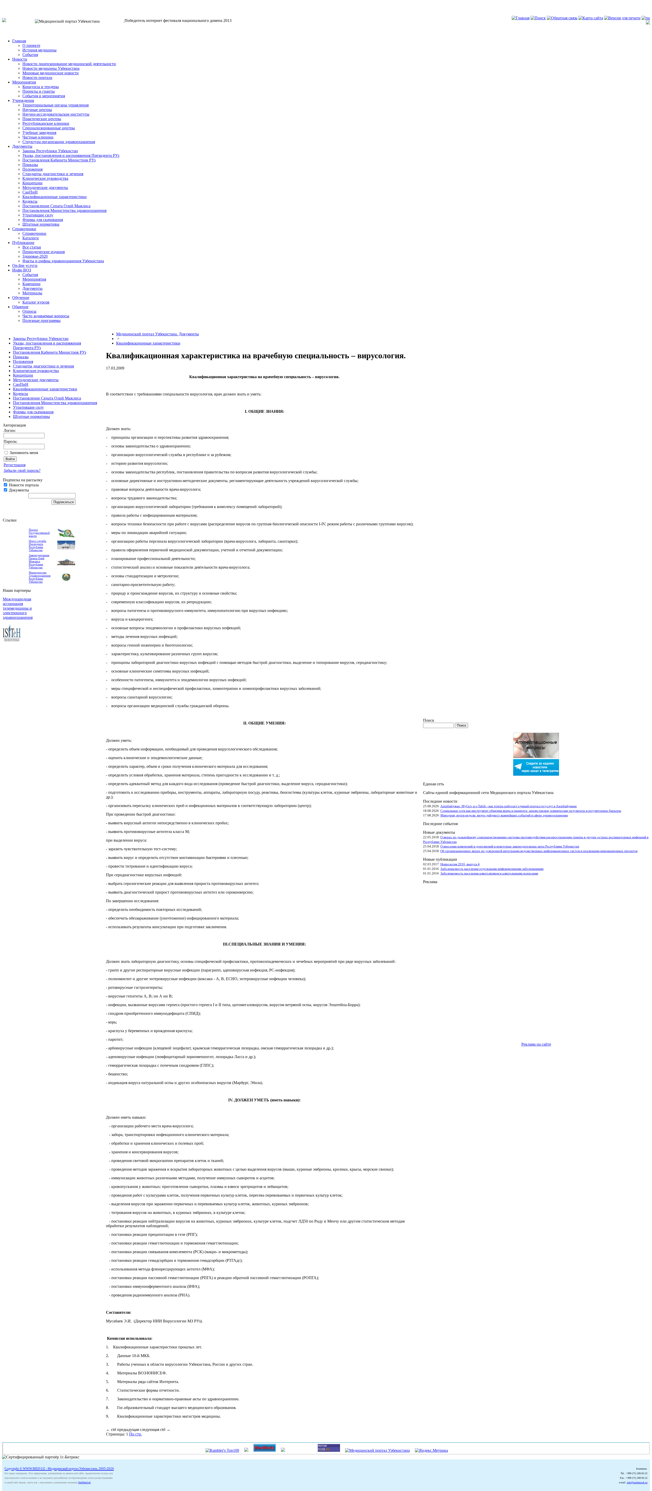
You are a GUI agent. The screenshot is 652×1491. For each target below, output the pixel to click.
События (30, 54)
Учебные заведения (39, 132)
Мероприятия (24, 82)
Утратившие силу (37, 215)
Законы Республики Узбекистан (50, 151)
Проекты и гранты (38, 91)
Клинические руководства (45, 178)
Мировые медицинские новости (50, 73)
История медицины (39, 50)
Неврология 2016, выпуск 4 (460, 864)
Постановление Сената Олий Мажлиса (56, 206)
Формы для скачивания (42, 219)
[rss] (646, 18)
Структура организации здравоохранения (58, 142)
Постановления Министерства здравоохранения (64, 210)
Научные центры (37, 109)
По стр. (135, 1434)
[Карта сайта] (590, 18)
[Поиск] (538, 18)
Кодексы (29, 201)
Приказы (30, 164)
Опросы (29, 311)
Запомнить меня (24, 452)
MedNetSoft (84, 1482)
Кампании (31, 284)
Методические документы (45, 187)
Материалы (32, 293)
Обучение (20, 297)
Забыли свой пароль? (22, 470)
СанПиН (30, 192)
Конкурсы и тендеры (40, 87)
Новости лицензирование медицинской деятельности (69, 64)
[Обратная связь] (562, 18)
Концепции (32, 183)
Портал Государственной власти (39, 532)
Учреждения (23, 100)
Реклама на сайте (536, 1044)
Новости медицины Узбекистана (50, 68)
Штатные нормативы (40, 224)
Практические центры (41, 119)
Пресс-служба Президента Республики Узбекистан (37, 545)
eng (24, 4)
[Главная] (520, 18)
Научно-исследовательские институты (55, 114)
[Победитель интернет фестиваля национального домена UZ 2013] (124, 20)
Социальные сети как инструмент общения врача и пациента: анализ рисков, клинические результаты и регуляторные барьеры (530, 811)
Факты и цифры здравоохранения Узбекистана (63, 261)
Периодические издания (43, 252)
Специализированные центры (48, 128)
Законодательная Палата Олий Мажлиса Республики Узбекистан (39, 561)
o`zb (5, 4)
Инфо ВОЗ (21, 270)
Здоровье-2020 (35, 256)
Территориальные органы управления (55, 105)
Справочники (24, 229)
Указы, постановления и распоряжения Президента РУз (70, 155)
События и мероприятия (43, 96)
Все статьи (31, 247)
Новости (19, 59)
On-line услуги (24, 265)
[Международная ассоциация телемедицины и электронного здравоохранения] (12, 640)
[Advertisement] (443, 960)
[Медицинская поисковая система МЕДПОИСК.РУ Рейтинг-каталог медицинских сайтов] (283, 1450)
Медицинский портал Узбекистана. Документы (157, 334)
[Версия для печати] (622, 18)
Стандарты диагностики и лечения (52, 174)
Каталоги (30, 238)
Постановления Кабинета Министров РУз (59, 160)
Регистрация (14, 465)
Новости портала (37, 77)
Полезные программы (41, 320)
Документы (22, 146)
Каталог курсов (35, 302)
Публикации (23, 242)
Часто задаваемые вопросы (45, 316)
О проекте (31, 45)
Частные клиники (37, 137)
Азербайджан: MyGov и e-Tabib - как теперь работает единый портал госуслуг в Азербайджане (508, 806)
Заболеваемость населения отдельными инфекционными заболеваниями (492, 869)
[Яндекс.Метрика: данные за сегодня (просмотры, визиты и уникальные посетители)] (431, 1450)
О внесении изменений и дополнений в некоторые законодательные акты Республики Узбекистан (509, 846)
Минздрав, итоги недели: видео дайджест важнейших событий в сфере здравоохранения (504, 815)
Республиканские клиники (45, 123)
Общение (20, 307)
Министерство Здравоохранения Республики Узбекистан (39, 577)
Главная (19, 41)
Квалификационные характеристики (54, 197)
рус (15, 4)
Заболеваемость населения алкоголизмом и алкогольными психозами (489, 873)
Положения (32, 169)
